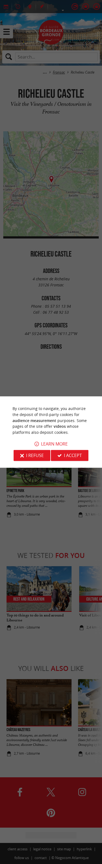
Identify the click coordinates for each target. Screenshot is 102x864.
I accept (73, 455)
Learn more (54, 444)
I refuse (35, 455)
